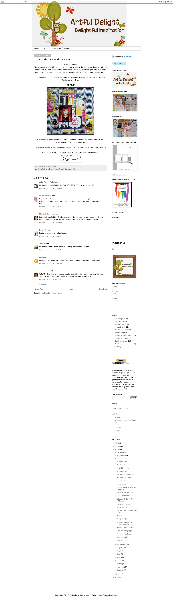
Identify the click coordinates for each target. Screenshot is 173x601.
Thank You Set (122, 519)
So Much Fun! (120, 417)
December (121, 452)
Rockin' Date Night (123, 504)
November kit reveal (124, 478)
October (120, 459)
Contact (67, 48)
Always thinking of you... (125, 531)
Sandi (114, 298)
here (78, 147)
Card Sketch (119, 321)
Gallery (44, 48)
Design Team (56, 48)
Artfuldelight (44, 169)
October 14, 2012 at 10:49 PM (50, 222)
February (120, 567)
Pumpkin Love (122, 462)
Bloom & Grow (122, 507)
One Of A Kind (122, 465)
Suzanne (115, 300)
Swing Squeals (122, 537)
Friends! (118, 428)
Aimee (114, 287)
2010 (117, 577)
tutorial (117, 347)
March (119, 564)
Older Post (103, 289)
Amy (114, 289)
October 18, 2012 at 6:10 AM (50, 279)
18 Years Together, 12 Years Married (125, 523)
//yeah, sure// (119, 425)
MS (40, 257)
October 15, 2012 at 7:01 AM (50, 236)
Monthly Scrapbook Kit (67, 169)
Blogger (115, 595)
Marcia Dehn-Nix (45, 214)
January (120, 570)
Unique (119, 516)
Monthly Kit (119, 333)
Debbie (115, 291)
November (121, 455)
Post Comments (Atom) (53, 293)
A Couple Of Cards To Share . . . (125, 500)
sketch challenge (121, 341)
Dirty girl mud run (123, 468)
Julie (114, 294)
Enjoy (117, 430)
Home (36, 48)
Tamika (42, 244)
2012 (117, 449)
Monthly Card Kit (121, 330)
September (121, 544)
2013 (117, 446)
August (120, 548)
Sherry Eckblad (45, 196)
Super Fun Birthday (124, 534)
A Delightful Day (122, 471)
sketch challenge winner (123, 344)
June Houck (44, 271)
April (119, 560)
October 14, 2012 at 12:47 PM (50, 188)
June (114, 296)
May (119, 557)
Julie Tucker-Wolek (47, 182)
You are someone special (126, 474)
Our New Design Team (125, 492)
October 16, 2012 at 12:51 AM (50, 263)
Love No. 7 (121, 481)
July (118, 551)
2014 (117, 443)
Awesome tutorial (123, 496)
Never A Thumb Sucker (125, 527)
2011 (117, 574)
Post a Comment (43, 284)
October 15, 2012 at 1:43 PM (50, 250)
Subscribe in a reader (120, 408)
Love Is (119, 540)
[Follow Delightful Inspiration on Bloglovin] (122, 57)
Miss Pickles (121, 484)
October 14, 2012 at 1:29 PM (50, 207)
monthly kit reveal (121, 338)
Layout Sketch (120, 327)
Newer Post (39, 289)
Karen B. (42, 230)
